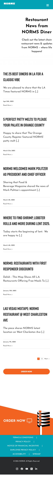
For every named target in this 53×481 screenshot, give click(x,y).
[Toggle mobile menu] (47, 5)
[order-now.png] (18, 419)
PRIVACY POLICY (23, 442)
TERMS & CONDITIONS (23, 438)
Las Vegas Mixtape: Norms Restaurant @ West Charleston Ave (25, 314)
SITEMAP (36, 454)
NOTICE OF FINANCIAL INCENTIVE (23, 446)
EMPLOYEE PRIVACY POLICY (23, 450)
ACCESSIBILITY (19, 454)
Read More (7, 105)
